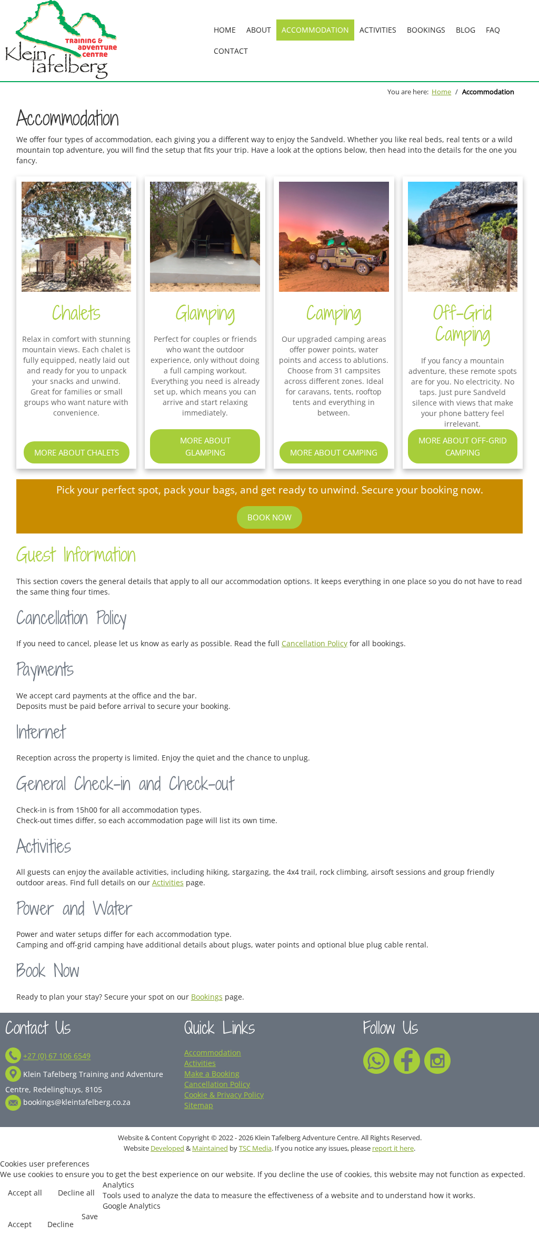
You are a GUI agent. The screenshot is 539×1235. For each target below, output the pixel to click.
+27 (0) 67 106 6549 (57, 1056)
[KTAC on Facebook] (407, 1060)
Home (225, 30)
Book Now (269, 517)
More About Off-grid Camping (462, 446)
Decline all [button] (76, 1193)
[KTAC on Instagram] (437, 1060)
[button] (520, 1205)
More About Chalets (76, 452)
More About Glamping (205, 446)
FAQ (493, 30)
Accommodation (315, 30)
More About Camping (333, 452)
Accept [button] (20, 1224)
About (258, 30)
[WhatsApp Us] (376, 1060)
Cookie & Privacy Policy (224, 1095)
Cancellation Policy (314, 643)
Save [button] (90, 1216)
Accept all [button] (25, 1193)
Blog (465, 30)
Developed (167, 1148)
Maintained (210, 1148)
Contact (231, 51)
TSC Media (255, 1148)
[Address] (13, 1075)
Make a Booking (211, 1074)
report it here (393, 1148)
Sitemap (198, 1105)
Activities (378, 30)
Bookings (426, 30)
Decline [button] (60, 1224)
